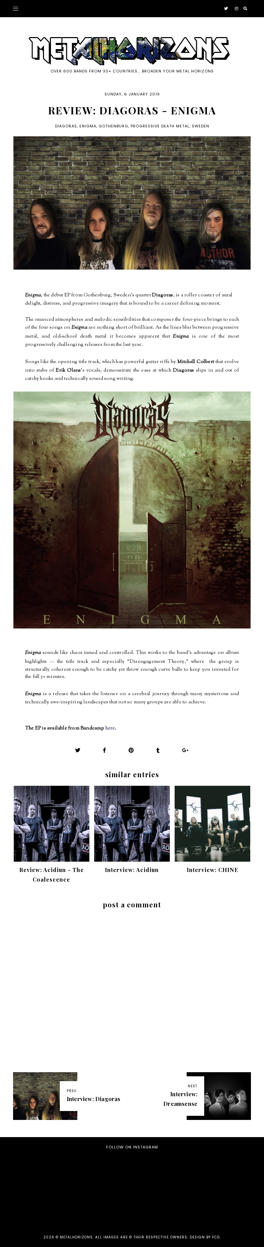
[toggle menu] (15, 8)
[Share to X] (78, 750)
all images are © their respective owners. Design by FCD (157, 1237)
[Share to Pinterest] (131, 750)
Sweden (200, 126)
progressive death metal (160, 126)
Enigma (87, 126)
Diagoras (66, 126)
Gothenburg (113, 126)
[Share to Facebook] (104, 750)
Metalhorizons (76, 1237)
